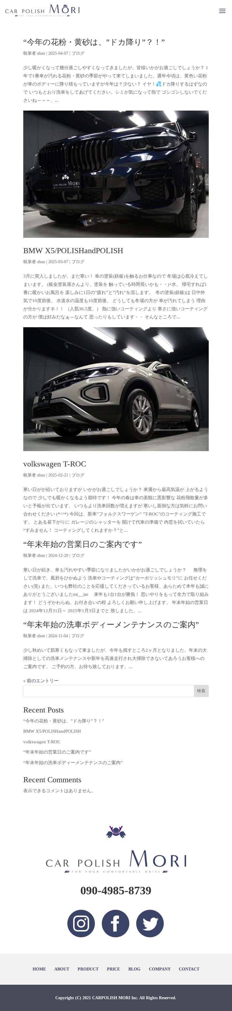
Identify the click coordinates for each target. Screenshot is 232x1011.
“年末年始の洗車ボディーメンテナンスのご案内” (111, 624)
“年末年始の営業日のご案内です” (82, 544)
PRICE (113, 969)
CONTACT (189, 969)
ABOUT (61, 969)
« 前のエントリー (41, 680)
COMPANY (159, 969)
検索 (201, 691)
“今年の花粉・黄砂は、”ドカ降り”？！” (94, 42)
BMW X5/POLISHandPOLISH (73, 250)
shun (41, 53)
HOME (39, 969)
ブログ (78, 53)
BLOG (134, 969)
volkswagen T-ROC (54, 464)
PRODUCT (88, 969)
